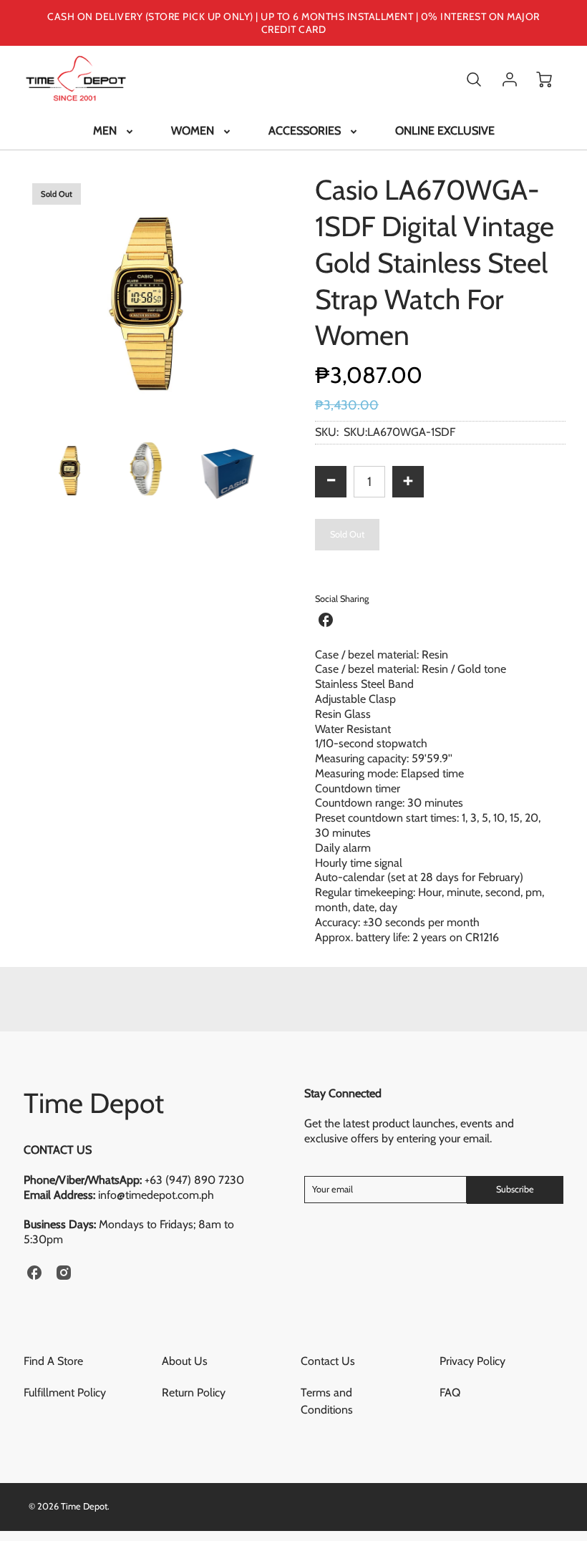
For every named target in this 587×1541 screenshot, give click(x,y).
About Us (185, 1361)
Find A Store (53, 1361)
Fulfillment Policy (65, 1392)
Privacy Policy (472, 1361)
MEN (105, 130)
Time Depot (94, 1103)
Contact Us (328, 1361)
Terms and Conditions (327, 1401)
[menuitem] (114, 131)
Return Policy (193, 1392)
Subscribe (515, 1189)
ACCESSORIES (304, 130)
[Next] (283, 297)
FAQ (450, 1392)
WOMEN (192, 130)
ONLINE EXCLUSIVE (445, 130)
